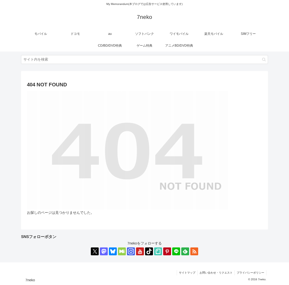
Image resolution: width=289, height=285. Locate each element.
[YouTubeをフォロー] (140, 251)
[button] (263, 59)
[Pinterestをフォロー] (167, 251)
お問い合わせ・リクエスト (216, 272)
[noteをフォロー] (158, 251)
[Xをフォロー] (95, 251)
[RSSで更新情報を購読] (194, 251)
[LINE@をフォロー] (176, 251)
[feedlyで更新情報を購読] (185, 251)
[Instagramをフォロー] (131, 251)
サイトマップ (187, 272)
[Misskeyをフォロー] (122, 251)
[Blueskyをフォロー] (113, 251)
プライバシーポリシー (250, 272)
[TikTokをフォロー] (149, 251)
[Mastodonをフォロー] (104, 251)
